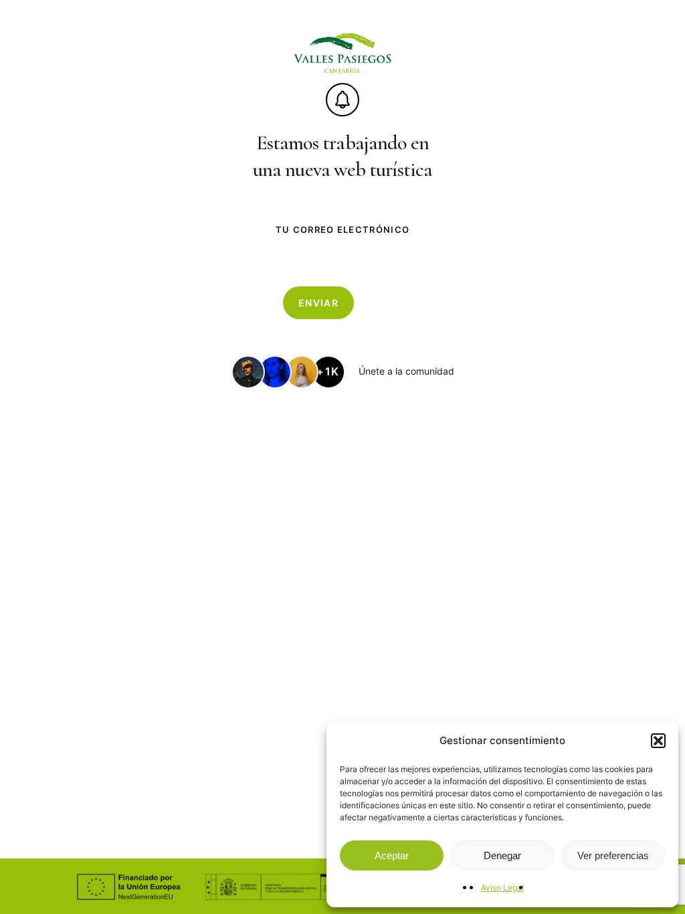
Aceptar (392, 855)
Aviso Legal (502, 888)
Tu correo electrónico (342, 229)
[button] (658, 740)
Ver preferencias (613, 855)
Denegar (502, 855)
